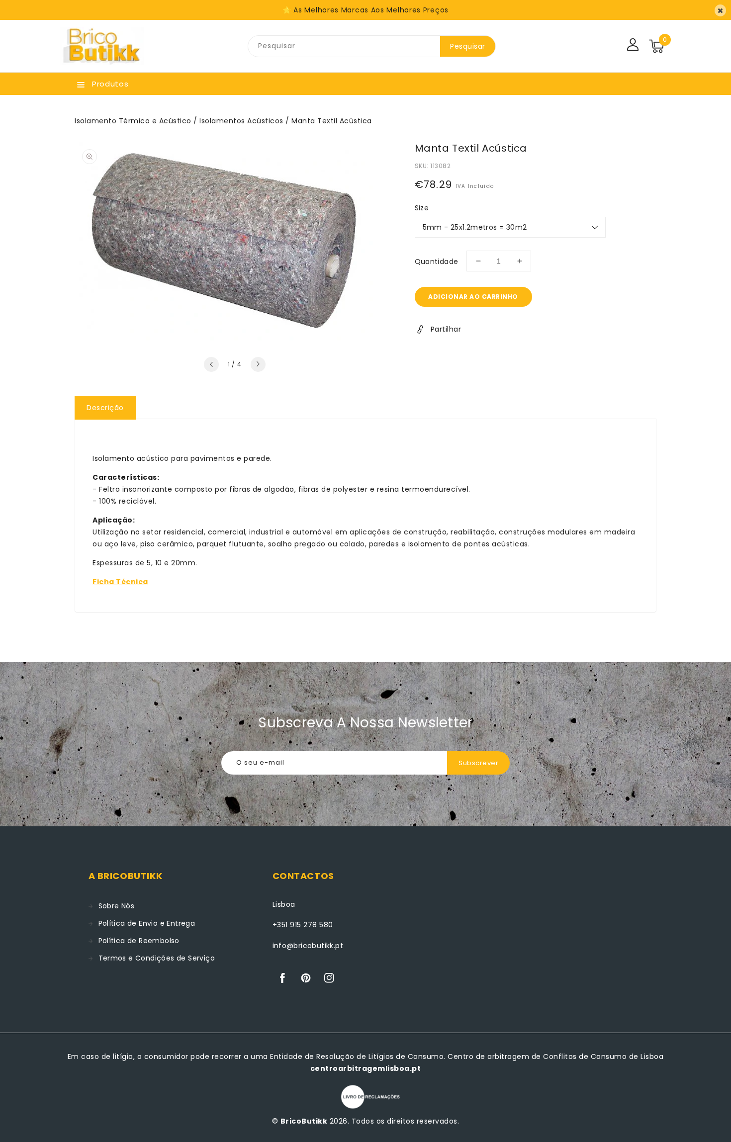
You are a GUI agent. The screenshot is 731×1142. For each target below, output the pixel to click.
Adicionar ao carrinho (473, 296)
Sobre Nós (116, 906)
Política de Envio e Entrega (146, 923)
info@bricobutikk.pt (308, 946)
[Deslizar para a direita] (258, 364)
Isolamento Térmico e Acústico (133, 121)
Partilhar (446, 329)
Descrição (105, 408)
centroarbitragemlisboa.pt (365, 1068)
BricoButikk (304, 1121)
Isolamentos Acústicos (241, 121)
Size (422, 208)
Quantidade (436, 261)
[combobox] (344, 46)
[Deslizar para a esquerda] (211, 364)
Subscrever (478, 763)
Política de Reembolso (139, 941)
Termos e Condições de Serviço (156, 958)
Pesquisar (467, 46)
